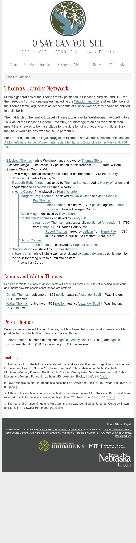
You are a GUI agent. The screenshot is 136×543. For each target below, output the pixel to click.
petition (97, 204)
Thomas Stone (92, 160)
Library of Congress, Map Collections (122, 434)
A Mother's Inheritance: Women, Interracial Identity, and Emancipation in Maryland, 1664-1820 (67, 144)
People (29, 65)
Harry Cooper (24, 191)
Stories (63, 65)
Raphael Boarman (86, 244)
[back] (104, 376)
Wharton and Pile (86, 101)
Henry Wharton (111, 182)
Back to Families (18, 76)
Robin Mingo (29, 213)
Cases (14, 65)
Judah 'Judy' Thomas (48, 222)
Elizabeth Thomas (19, 160)
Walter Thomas (17, 303)
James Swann (92, 253)
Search (98, 65)
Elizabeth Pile (42, 186)
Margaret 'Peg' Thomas (37, 195)
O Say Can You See (68, 43)
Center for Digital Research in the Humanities (60, 429)
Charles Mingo (22, 249)
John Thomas (42, 244)
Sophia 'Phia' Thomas (36, 218)
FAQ (112, 65)
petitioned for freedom (102, 222)
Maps (78, 65)
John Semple (107, 195)
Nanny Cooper (31, 240)
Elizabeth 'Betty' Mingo (28, 182)
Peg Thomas (42, 200)
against (63, 339)
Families (45, 65)
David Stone (82, 195)
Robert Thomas (56, 231)
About (124, 65)
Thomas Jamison (65, 249)
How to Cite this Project (119, 424)
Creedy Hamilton (81, 339)
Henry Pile (79, 218)
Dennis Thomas (17, 294)
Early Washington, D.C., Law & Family (69, 51)
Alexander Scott (89, 294)
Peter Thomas (55, 204)
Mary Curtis (23, 253)
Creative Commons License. (118, 429)
